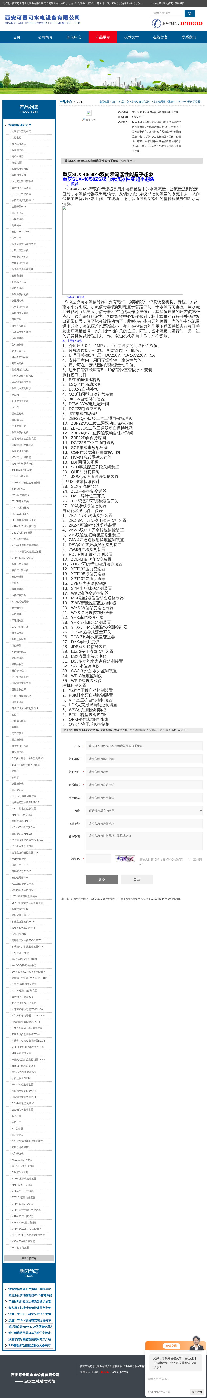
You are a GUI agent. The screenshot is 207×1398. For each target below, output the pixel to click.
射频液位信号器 (20, 746)
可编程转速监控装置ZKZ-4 (26, 1021)
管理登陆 (85, 1372)
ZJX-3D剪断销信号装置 (24, 990)
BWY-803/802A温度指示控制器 (28, 971)
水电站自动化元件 (19, 125)
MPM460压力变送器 (23, 557)
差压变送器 (18, 275)
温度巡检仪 (18, 413)
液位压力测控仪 (20, 570)
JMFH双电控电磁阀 (22, 470)
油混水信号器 (19, 281)
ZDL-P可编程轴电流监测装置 (27, 1141)
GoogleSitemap (119, 1372)
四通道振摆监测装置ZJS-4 (26, 1034)
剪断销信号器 (19, 175)
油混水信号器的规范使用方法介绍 (29, 1339)
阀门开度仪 (18, 733)
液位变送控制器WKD (23, 200)
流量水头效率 (19, 689)
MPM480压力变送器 (23, 1203)
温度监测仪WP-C (21, 915)
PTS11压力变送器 (21, 194)
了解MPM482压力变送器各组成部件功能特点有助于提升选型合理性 (29, 1302)
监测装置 (16, 1116)
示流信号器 (18, 338)
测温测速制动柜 (20, 369)
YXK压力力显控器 (21, 457)
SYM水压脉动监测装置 (24, 1178)
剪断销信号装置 (20, 313)
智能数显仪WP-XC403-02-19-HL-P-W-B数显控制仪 (153, 898)
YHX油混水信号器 (21, 1053)
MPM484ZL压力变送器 (24, 526)
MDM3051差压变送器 (23, 827)
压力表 (15, 407)
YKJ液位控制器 (20, 357)
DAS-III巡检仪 (19, 934)
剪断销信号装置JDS (22, 996)
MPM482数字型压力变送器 (26, 1210)
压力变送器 (18, 789)
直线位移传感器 (20, 401)
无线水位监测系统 (21, 131)
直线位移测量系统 (21, 695)
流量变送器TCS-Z (21, 871)
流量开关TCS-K (20, 865)
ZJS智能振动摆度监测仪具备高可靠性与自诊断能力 (29, 1346)
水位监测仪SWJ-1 (21, 1078)
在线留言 (160, 37)
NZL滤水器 (17, 1128)
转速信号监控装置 (21, 332)
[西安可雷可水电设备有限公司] (63, 19)
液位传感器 (18, 576)
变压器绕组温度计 (21, 1147)
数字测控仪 (18, 608)
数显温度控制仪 (20, 294)
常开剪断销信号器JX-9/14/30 (27, 1009)
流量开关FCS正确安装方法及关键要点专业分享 (29, 1314)
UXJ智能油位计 (20, 626)
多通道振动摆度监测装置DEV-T (28, 1040)
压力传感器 (18, 1134)
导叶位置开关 (19, 350)
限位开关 (16, 645)
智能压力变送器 (20, 564)
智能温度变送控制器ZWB (25, 852)
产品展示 (103, 37)
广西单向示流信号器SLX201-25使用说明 (93, 898)
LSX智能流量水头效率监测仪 (27, 902)
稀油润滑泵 (18, 620)
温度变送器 (18, 658)
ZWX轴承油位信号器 (23, 884)
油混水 (15, 777)
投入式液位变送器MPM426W (27, 840)
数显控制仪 (18, 783)
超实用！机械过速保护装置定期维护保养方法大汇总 (29, 1308)
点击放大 (91, 119)
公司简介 (45, 37)
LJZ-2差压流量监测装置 (24, 896)
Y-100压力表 (18, 488)
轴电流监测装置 (20, 677)
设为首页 (168, 3)
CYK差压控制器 (20, 539)
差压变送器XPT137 (22, 821)
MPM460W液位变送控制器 (26, 482)
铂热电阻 (16, 137)
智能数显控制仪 (20, 909)
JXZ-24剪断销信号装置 (24, 1003)
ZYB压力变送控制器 (22, 846)
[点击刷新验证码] (125, 858)
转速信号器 (18, 589)
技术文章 (131, 37)
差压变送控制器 (20, 256)
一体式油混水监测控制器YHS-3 (28, 1059)
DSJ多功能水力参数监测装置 (27, 758)
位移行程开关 (19, 595)
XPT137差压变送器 (22, 1185)
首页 (16, 37)
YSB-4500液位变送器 (23, 1241)
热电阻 (15, 727)
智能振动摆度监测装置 (24, 438)
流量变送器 (18, 702)
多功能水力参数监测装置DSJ (27, 946)
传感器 (15, 582)
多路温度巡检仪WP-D (23, 921)
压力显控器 (18, 212)
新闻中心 (74, 37)
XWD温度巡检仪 (20, 495)
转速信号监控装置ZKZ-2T (25, 802)
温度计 (15, 771)
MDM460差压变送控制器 (25, 545)
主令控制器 (18, 344)
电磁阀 (15, 394)
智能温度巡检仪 (20, 169)
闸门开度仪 (18, 1153)
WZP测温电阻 (19, 858)
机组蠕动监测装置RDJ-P (25, 1097)
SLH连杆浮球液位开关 (24, 520)
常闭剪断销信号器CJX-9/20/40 (28, 1015)
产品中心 (124, 101)
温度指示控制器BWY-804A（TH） (30, 978)
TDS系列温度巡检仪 (22, 375)
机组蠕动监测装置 (21, 683)
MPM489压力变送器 (23, 1191)
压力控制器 (18, 739)
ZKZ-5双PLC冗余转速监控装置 (28, 1235)
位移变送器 (18, 219)
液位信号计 (18, 614)
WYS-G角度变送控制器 (24, 965)
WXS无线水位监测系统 (24, 1072)
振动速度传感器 (20, 451)
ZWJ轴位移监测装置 (22, 1109)
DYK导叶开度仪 (20, 952)
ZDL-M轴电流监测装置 (24, 808)
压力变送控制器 (20, 306)
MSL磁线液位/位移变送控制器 (28, 1047)
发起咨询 (197, 1391)
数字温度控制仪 (20, 432)
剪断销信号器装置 (21, 187)
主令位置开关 (19, 426)
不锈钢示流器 (19, 651)
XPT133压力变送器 (22, 815)
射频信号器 (18, 633)
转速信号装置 (19, 720)
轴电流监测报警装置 (22, 181)
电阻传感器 (18, 752)
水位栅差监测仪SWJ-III (24, 1090)
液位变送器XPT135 (22, 833)
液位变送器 (18, 288)
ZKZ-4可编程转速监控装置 (26, 764)
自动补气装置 (19, 325)
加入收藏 (156, 3)
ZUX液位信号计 (20, 1172)
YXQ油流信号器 (20, 601)
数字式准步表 (19, 143)
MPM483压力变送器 (23, 1216)
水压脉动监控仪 (20, 250)
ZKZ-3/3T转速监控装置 (24, 796)
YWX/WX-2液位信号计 (24, 890)
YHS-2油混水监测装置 (24, 1065)
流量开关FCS (19, 206)
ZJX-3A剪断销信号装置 (24, 984)
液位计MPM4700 (21, 231)
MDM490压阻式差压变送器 (26, 551)
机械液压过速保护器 (22, 444)
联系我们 (179, 3)
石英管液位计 (19, 670)
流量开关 (16, 319)
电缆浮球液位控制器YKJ (25, 708)
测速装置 (16, 225)
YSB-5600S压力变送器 (24, 1222)
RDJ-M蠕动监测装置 (23, 1103)
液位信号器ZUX (20, 877)
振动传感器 (18, 150)
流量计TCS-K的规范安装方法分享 (29, 1320)
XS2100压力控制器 (22, 1159)
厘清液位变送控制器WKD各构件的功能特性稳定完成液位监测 (30, 1296)
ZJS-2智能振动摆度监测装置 (27, 1028)
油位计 (15, 714)
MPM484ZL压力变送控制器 (26, 1228)
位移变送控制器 (20, 263)
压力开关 (16, 238)
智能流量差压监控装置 (24, 244)
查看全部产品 (29, 1258)
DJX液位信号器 (20, 476)
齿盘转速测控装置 (21, 382)
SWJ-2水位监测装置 (22, 1084)
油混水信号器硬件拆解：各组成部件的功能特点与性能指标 (29, 1289)
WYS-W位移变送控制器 (24, 959)
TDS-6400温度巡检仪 (23, 927)
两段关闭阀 (18, 363)
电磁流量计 (18, 162)
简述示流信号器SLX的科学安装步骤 (29, 1333)
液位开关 (16, 1122)
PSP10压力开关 (20, 513)
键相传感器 (18, 156)
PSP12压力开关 (20, 507)
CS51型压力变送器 (22, 532)
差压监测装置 (19, 639)
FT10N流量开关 (20, 501)
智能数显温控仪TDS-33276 (26, 940)
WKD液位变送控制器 (23, 1166)
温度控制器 (18, 664)
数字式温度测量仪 (21, 388)
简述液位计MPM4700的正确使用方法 (30, 1327)
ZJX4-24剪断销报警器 (23, 1197)
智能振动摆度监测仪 (22, 269)
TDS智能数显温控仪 (22, 463)
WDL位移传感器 (20, 1247)
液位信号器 (18, 419)
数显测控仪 (18, 300)
